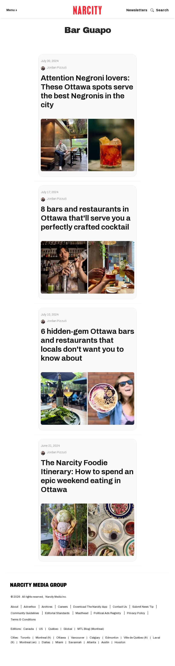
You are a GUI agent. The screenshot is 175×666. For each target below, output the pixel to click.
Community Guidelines (25, 613)
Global (68, 628)
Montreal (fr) (43, 637)
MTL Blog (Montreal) (90, 628)
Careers (63, 606)
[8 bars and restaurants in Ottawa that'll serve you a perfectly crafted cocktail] (87, 267)
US (41, 628)
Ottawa (61, 637)
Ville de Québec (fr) (136, 637)
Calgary (95, 637)
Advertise (30, 606)
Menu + (11, 10)
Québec (53, 628)
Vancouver (77, 637)
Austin (105, 642)
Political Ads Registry (108, 613)
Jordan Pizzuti (57, 67)
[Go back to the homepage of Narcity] (87, 10)
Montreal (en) (28, 642)
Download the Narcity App (90, 606)
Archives (47, 606)
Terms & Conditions (23, 619)
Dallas (46, 642)
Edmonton (111, 637)
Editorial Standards (57, 613)
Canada (28, 628)
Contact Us (120, 606)
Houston (120, 642)
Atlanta (91, 642)
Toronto (25, 637)
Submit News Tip (143, 606)
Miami (59, 642)
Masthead (82, 613)
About (14, 606)
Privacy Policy (136, 613)
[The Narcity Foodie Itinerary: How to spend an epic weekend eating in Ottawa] (87, 530)
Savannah (75, 642)
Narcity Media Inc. (56, 596)
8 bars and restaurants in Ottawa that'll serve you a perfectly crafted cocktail (86, 218)
